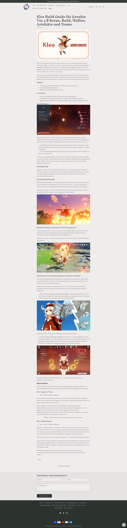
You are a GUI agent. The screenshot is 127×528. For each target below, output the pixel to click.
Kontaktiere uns (49, 502)
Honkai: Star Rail (82, 505)
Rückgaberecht (83, 502)
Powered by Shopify (78, 526)
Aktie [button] (40, 459)
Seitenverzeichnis (68, 507)
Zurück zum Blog (64, 466)
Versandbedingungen (45, 505)
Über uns (41, 502)
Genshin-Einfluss (72, 505)
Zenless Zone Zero (58, 507)
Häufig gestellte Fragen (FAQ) (59, 505)
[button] (41, 5)
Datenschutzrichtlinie (59, 502)
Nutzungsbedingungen (72, 502)
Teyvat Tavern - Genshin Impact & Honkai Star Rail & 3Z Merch (61, 526)
